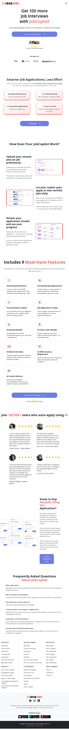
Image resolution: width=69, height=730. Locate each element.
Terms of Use (39, 726)
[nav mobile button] (66, 3)
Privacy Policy (30, 726)
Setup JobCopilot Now (47, 559)
